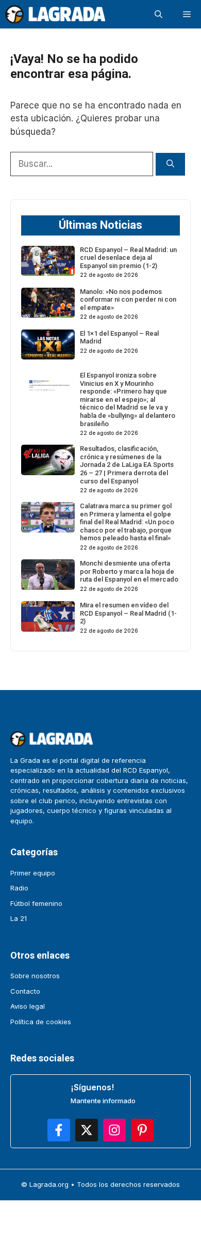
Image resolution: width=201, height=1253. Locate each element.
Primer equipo (32, 873)
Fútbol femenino (36, 903)
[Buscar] (170, 164)
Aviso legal (27, 1006)
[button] (158, 14)
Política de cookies (40, 1021)
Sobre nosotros (35, 976)
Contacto (25, 991)
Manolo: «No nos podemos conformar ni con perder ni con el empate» (128, 299)
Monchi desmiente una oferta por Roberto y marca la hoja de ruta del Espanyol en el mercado (129, 571)
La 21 (18, 918)
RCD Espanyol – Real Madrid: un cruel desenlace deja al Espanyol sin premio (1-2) (128, 258)
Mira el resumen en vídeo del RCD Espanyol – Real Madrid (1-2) (128, 613)
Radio (19, 888)
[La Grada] (55, 14)
